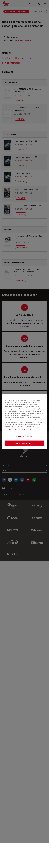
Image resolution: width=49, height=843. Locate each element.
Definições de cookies (24, 437)
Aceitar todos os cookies (24, 443)
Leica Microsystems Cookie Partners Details (20, 430)
